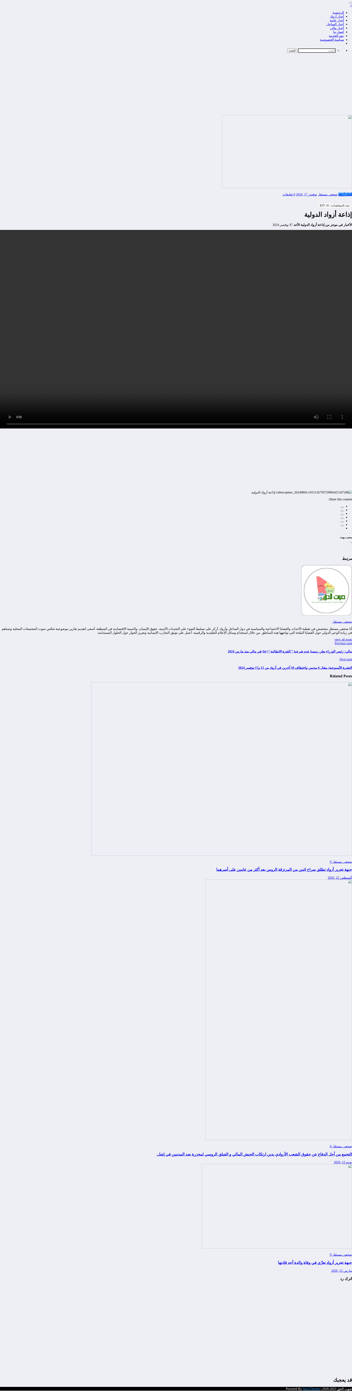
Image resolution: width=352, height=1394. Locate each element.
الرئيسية (338, 12)
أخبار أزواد (337, 16)
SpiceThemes (311, 1389)
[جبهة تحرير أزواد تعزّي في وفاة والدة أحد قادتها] (277, 1247)
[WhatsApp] (342, 525)
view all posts (343, 639)
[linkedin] (342, 514)
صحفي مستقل (328, 194)
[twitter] (342, 511)
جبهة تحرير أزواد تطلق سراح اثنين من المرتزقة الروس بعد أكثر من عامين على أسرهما (284, 869)
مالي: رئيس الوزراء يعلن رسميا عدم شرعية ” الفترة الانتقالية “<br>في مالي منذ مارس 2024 (290, 651)
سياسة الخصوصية (332, 39)
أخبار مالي (337, 28)
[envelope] (342, 518)
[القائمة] (350, 2)
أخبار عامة (337, 20)
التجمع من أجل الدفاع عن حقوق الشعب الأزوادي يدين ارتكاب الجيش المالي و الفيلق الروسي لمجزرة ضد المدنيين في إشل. (254, 1154)
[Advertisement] (176, 84)
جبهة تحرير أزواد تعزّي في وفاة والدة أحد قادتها (315, 1262)
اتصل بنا (338, 32)
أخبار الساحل (335, 24)
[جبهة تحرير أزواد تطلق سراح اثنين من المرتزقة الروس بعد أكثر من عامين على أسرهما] (221, 854)
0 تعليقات (289, 194)
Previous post (343, 643)
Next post (346, 659)
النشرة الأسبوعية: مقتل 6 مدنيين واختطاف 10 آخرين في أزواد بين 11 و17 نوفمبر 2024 (295, 667)
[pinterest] (342, 522)
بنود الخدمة (336, 35)
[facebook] (342, 507)
